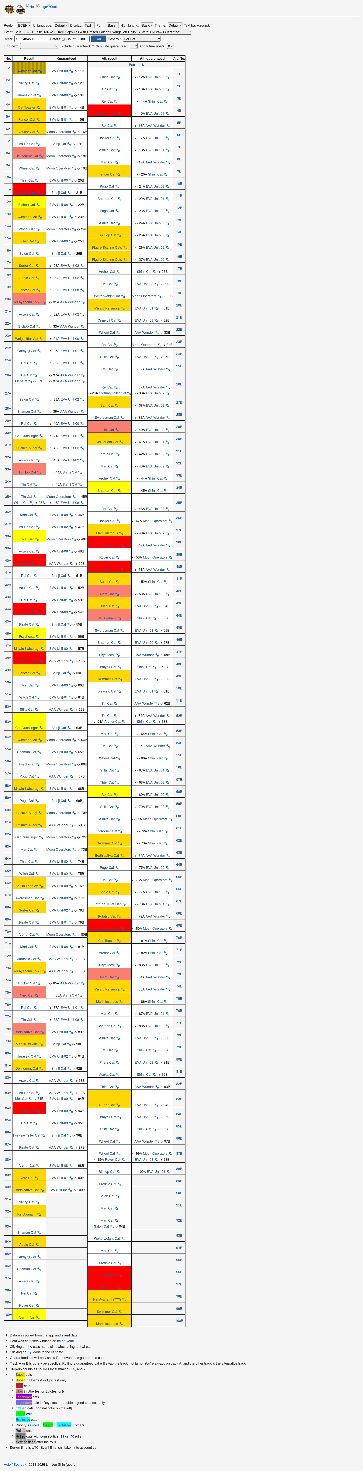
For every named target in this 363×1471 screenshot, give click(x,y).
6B (179, 134)
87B (179, 1153)
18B (179, 280)
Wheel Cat (27, 168)
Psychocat (27, 636)
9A (8, 164)
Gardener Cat (107, 830)
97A (8, 1277)
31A (8, 444)
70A (8, 931)
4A (8, 104)
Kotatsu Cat (107, 916)
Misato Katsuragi (107, 308)
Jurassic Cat (26, 94)
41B (179, 578)
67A (8, 894)
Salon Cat (26, 253)
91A (8, 1198)
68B (179, 913)
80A (8, 1053)
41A (8, 572)
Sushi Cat (107, 581)
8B (179, 158)
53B (179, 730)
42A (8, 584)
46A (8, 633)
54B (179, 742)
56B (179, 767)
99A (8, 1302)
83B (179, 1098)
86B (179, 1138)
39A (8, 548)
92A (8, 1211)
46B (179, 639)
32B (179, 462)
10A (8, 177)
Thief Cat (27, 180)
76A (8, 1004)
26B (179, 383)
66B (179, 888)
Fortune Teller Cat (112, 392)
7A (8, 140)
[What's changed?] (41, 10)
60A (8, 809)
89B (179, 1180)
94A (8, 1241)
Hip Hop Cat (107, 234)
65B (179, 876)
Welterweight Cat (107, 295)
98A (8, 1290)
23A (8, 335)
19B (179, 292)
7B (179, 146)
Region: (10, 25)
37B (179, 529)
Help (7, 1464)
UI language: (42, 25)
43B (179, 602)
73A (8, 967)
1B (179, 73)
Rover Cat (107, 557)
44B (179, 615)
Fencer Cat (26, 119)
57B (179, 779)
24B (179, 353)
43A (8, 596)
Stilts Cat (107, 356)
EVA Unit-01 (58, 107)
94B (179, 1247)
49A (8, 669)
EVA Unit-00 (58, 70)
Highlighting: (129, 25)
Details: (56, 39)
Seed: (8, 39)
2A (8, 79)
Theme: (160, 25)
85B (179, 1126)
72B (179, 961)
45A (8, 621)
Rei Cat (107, 101)
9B (179, 171)
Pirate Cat (107, 453)
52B (179, 715)
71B (179, 949)
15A (8, 237)
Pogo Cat (107, 186)
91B (179, 1204)
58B (179, 791)
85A (8, 1119)
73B (179, 973)
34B (179, 487)
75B (179, 998)
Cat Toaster (26, 107)
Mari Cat (107, 161)
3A (8, 92)
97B (179, 1283)
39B (179, 554)
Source (19, 1464)
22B (179, 329)
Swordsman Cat (107, 417)
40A (8, 560)
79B (179, 1046)
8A (8, 152)
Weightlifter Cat (26, 338)
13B (179, 219)
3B (179, 98)
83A (8, 1092)
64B (179, 864)
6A (8, 128)
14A (8, 225)
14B (179, 231)
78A (8, 1028)
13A (8, 213)
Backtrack (136, 64)
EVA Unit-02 (58, 82)
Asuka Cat (27, 143)
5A (8, 116)
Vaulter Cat (26, 131)
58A (8, 785)
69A (8, 919)
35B (179, 502)
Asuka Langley (27, 660)
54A (8, 736)
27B (179, 402)
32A (8, 456)
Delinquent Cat (27, 155)
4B (179, 110)
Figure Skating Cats (107, 247)
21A (8, 311)
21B (179, 317)
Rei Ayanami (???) (27, 301)
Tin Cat (107, 88)
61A (8, 821)
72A (8, 955)
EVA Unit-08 (155, 76)
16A (8, 250)
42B (179, 590)
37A (8, 523)
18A (8, 274)
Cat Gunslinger (26, 435)
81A (8, 1065)
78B (179, 1034)
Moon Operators (58, 131)
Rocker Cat (107, 137)
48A (8, 657)
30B (179, 438)
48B (179, 663)
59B (179, 803)
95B (179, 1259)
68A (8, 907)
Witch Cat (21, 502)
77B (179, 1022)
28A (8, 408)
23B (179, 341)
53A (8, 721)
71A (8, 943)
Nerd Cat (107, 593)
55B (179, 754)
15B (179, 244)
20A (8, 298)
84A (8, 1107)
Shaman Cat (107, 198)
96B (179, 1271)
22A (8, 323)
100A (8, 1314)
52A (8, 706)
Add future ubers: (152, 46)
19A (8, 286)
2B (179, 85)
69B (179, 925)
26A (8, 374)
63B (179, 852)
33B (179, 475)
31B (179, 450)
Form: (100, 25)
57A (8, 773)
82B (179, 1083)
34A (8, 481)
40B (179, 566)
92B (179, 1220)
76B (179, 1010)
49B (179, 675)
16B (179, 256)
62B (179, 840)
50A (8, 681)
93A (8, 1226)
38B (179, 541)
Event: (8, 32)
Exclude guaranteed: (76, 46)
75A (8, 992)
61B (179, 827)
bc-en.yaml (65, 1340)
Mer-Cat (21, 380)
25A (8, 359)
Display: (76, 25)
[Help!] (31, 10)
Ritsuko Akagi (26, 447)
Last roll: (114, 39)
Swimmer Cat (26, 70)
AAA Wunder (155, 125)
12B (179, 207)
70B (179, 937)
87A (8, 1144)
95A (8, 1253)
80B (179, 1059)
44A (8, 608)
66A (8, 882)
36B (179, 517)
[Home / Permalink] (9, 10)
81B (179, 1071)
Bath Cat (107, 405)
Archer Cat (107, 271)
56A (8, 760)
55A (8, 748)
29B (179, 426)
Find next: (11, 46)
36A (8, 511)
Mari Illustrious (107, 532)
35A (8, 496)
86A (8, 1132)
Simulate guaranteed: (112, 46)
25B (179, 365)
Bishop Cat (26, 204)
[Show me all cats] (20, 10)
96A (8, 1265)
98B (179, 1296)
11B (179, 195)
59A (8, 797)
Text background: (197, 25)
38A (8, 535)
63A (8, 846)
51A (8, 694)
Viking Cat (107, 76)
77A (8, 1016)
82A (8, 1077)
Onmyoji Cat (107, 320)
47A (8, 645)
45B (179, 627)
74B (179, 986)
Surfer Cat (26, 265)
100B (179, 1320)
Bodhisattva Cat (107, 855)
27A (8, 393)
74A (8, 979)
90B (179, 1192)
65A (8, 870)
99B (179, 1308)
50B (179, 688)
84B (179, 1113)
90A (8, 1186)
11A (8, 189)
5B (179, 122)
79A (8, 1040)
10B (179, 183)
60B (179, 815)
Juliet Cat (27, 240)
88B (179, 1168)
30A (8, 432)
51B (179, 700)
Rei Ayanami (106, 617)
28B (179, 414)
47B (179, 651)
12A (8, 201)
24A (8, 347)
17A (8, 262)
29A (8, 420)
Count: (71, 39)
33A (8, 469)
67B (179, 900)
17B (179, 268)
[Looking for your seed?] (52, 10)
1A (8, 67)
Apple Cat (26, 277)
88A (8, 1159)
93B (179, 1235)
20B (179, 305)
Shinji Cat (155, 101)
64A (8, 858)
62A (8, 833)
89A (8, 1174)
